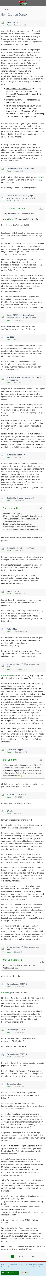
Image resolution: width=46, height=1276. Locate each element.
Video (10, 219)
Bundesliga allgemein (16, 455)
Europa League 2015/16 (17, 984)
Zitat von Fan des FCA (14, 208)
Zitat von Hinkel (11, 508)
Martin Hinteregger (15, 749)
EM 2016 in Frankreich (16, 794)
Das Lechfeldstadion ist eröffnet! (20, 168)
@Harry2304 (6, 675)
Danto (9, 25)
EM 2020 (10, 337)
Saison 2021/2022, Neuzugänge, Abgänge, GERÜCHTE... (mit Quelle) (21, 196)
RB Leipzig (11, 811)
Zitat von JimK (10, 759)
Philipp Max (12, 629)
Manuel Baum (13, 591)
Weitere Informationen (10, 1273)
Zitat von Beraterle (12, 959)
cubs (42, 177)
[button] (3, 3)
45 (33, 1256)
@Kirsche (5, 992)
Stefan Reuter (12, 22)
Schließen (24, 1273)
